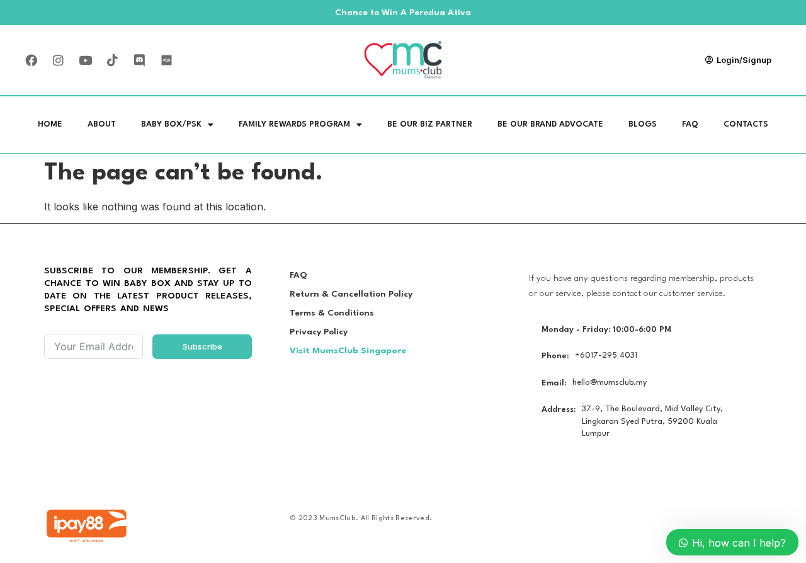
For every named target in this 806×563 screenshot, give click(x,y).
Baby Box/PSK (171, 124)
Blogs (642, 124)
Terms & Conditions (332, 313)
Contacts (746, 124)
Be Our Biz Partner (429, 124)
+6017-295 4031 (606, 355)
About (102, 124)
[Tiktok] (112, 60)
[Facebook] (31, 60)
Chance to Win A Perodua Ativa (403, 12)
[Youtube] (85, 60)
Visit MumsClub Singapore (348, 350)
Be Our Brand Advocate (550, 124)
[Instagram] (58, 60)
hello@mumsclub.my (609, 382)
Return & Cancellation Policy (351, 294)
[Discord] (139, 60)
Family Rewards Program (294, 124)
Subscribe (202, 346)
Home (50, 124)
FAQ (690, 124)
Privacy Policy (319, 331)
